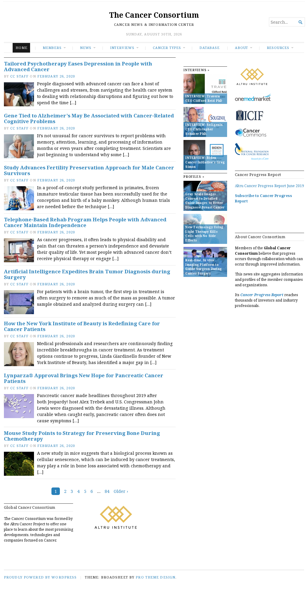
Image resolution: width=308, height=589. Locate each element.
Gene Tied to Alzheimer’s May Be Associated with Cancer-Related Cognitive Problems (89, 118)
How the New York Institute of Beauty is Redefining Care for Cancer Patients (82, 326)
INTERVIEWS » (196, 70)
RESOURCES (278, 47)
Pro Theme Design (155, 577)
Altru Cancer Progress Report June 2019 (269, 185)
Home (21, 47)
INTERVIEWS (122, 47)
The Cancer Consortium (154, 15)
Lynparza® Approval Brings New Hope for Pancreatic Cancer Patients (83, 378)
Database (209, 47)
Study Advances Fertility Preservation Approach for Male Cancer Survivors (89, 170)
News (85, 47)
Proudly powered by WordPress (40, 577)
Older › (121, 491)
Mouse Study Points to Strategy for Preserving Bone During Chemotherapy (82, 436)
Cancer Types (167, 47)
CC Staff (19, 76)
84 (107, 491)
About (241, 47)
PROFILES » (193, 177)
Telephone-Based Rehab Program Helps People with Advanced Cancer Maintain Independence (85, 222)
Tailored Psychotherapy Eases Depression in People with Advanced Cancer (78, 66)
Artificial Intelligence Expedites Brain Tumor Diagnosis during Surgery (87, 274)
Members (52, 47)
